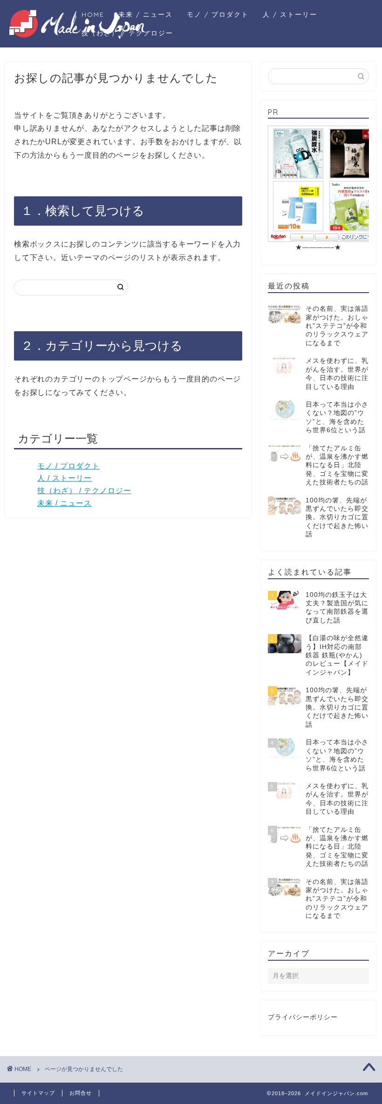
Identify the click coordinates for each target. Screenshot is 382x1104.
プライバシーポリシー (303, 1017)
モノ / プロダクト (218, 14)
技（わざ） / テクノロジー (127, 33)
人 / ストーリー (290, 14)
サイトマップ (38, 1093)
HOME (93, 14)
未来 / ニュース (145, 14)
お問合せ (80, 1093)
